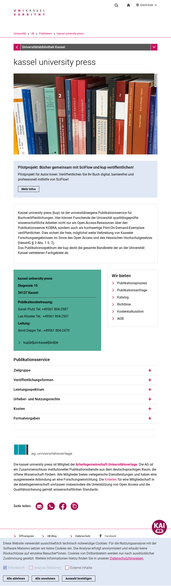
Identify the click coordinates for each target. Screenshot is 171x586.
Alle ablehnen (16, 578)
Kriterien (111, 479)
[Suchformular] (116, 5)
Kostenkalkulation (130, 311)
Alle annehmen (45, 578)
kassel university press (70, 33)
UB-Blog (52, 536)
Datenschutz (82, 536)
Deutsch (148, 5)
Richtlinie (124, 304)
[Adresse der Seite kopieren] (74, 509)
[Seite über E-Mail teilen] (39, 509)
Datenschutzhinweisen (126, 558)
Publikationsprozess (132, 283)
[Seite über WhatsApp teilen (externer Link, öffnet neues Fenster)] (51, 509)
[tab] (85, 370)
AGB (120, 319)
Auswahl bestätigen (78, 578)
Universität (20, 33)
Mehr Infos (30, 189)
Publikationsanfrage (132, 290)
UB (32, 33)
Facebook (110, 536)
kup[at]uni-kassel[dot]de (40, 343)
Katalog (123, 297)
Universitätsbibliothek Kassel (43, 47)
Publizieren (45, 33)
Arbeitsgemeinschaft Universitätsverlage (106, 464)
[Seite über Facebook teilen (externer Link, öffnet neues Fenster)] (63, 509)
